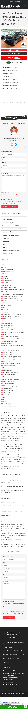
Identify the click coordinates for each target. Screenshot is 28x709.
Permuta (15, 50)
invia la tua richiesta (9, 206)
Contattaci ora (9, 617)
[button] (24, 31)
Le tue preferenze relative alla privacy (12, 702)
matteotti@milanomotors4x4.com (16, 643)
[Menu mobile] (25, 6)
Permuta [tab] (18, 552)
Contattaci (15, 54)
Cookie (23, 695)
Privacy (18, 695)
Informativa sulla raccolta (6, 704)
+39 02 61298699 (14, 141)
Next (25, 102)
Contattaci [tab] (10, 552)
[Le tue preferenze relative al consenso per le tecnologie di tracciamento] (25, 706)
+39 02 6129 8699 (14, 2)
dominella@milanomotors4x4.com (14, 138)
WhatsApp (15, 707)
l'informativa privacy (20, 195)
